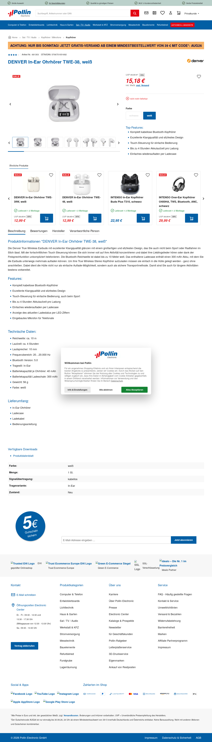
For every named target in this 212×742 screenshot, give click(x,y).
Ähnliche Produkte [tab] (18, 165)
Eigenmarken (116, 660)
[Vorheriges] (10, 104)
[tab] (16, 231)
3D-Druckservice (118, 654)
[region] (64, 112)
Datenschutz (80, 546)
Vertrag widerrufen (24, 645)
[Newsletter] (146, 13)
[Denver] (195, 63)
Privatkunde (190, 13)
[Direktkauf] (154, 13)
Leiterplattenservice (120, 647)
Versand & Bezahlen (169, 614)
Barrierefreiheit (166, 627)
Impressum (164, 647)
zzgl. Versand (142, 85)
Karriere (113, 594)
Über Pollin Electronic (121, 601)
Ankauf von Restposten (122, 667)
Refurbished (67, 654)
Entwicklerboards (70, 601)
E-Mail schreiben (26, 595)
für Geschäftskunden (121, 634)
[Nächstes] (118, 104)
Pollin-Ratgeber (118, 640)
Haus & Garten (68, 614)
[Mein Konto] (170, 13)
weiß (151, 116)
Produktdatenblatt (22, 455)
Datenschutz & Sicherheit (176, 737)
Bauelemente (67, 647)
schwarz (135, 116)
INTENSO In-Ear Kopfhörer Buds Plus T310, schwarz (127, 199)
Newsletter (115, 627)
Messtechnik (67, 640)
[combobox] (83, 13)
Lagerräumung (68, 667)
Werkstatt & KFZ (69, 627)
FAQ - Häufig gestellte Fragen (175, 594)
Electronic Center (119, 614)
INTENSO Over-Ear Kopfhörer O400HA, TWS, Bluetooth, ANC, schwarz (178, 201)
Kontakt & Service (168, 601)
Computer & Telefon (71, 594)
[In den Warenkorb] (46, 218)
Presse (113, 607)
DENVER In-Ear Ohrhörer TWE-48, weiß (81, 199)
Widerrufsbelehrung (169, 620)
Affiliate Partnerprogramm (172, 640)
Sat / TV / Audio (69, 620)
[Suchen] (135, 13)
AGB (198, 737)
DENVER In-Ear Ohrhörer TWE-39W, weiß (33, 199)
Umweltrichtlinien (168, 607)
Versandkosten (71, 715)
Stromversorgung (70, 634)
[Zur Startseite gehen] (19, 13)
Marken (162, 634)
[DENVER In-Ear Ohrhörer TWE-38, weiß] (63, 103)
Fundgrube (66, 660)
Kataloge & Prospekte (121, 620)
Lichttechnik (67, 607)
